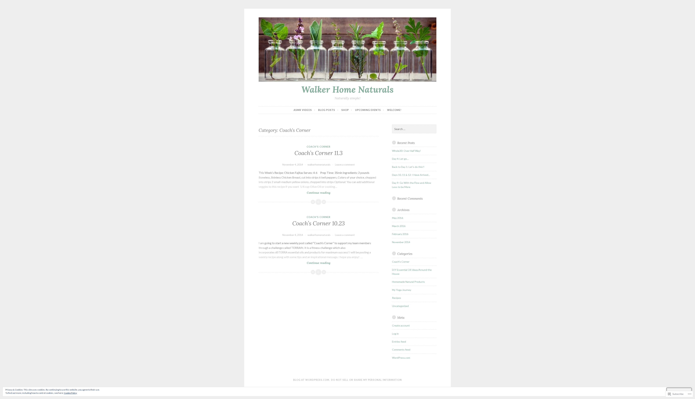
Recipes (396, 297)
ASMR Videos (303, 110)
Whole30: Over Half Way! (406, 150)
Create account (401, 325)
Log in (395, 333)
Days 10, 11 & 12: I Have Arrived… (411, 174)
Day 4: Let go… (400, 158)
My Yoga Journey (401, 289)
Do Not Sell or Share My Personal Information (366, 379)
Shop (345, 110)
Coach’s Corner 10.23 (318, 223)
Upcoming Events (368, 110)
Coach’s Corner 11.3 (318, 153)
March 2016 (398, 226)
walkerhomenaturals (319, 164)
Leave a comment (345, 164)
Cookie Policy (70, 393)
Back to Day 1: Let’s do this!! (408, 166)
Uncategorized (400, 305)
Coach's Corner (318, 146)
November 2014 (401, 242)
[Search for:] (414, 129)
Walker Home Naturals (347, 89)
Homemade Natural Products (408, 281)
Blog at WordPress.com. (311, 379)
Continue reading (294, 193)
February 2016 (400, 233)
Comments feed (401, 349)
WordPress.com (401, 357)
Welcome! (394, 110)
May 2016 (397, 217)
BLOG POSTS (326, 110)
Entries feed (399, 341)
